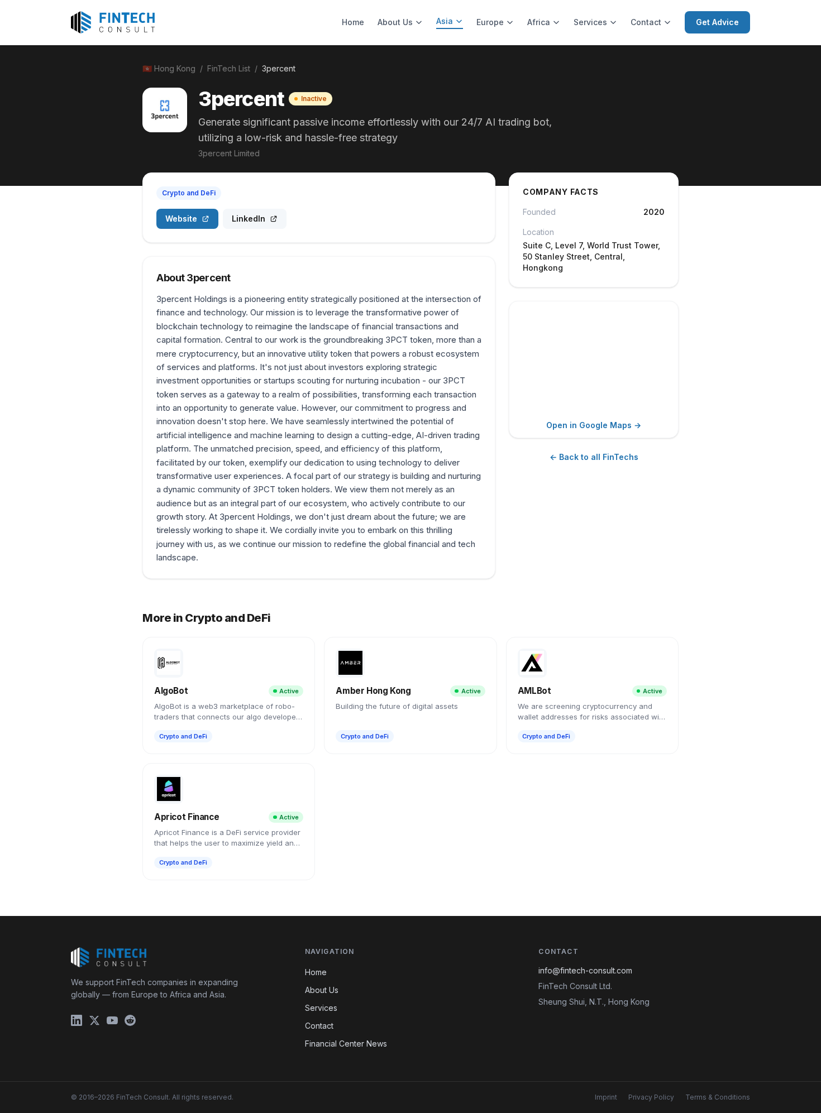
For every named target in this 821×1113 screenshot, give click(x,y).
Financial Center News (346, 1043)
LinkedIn (248, 218)
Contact (646, 22)
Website (181, 218)
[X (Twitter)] (94, 1020)
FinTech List (228, 68)
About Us (395, 22)
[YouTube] (112, 1020)
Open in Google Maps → (593, 425)
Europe (490, 22)
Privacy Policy (651, 1097)
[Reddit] (130, 1020)
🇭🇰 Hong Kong (168, 68)
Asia (444, 21)
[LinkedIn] (76, 1020)
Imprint (606, 1097)
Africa (538, 22)
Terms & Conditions (717, 1097)
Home (353, 22)
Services (590, 22)
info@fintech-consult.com (585, 970)
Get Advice (717, 22)
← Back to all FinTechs (594, 457)
